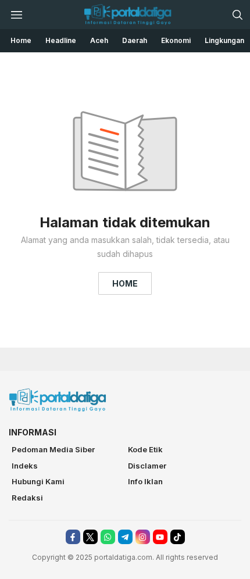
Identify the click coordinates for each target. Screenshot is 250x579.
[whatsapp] (108, 537)
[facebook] (73, 537)
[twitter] (90, 537)
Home (125, 283)
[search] (237, 14)
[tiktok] (177, 537)
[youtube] (160, 537)
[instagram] (142, 537)
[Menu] (16, 14)
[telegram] (125, 537)
